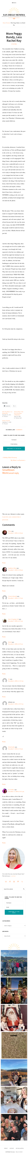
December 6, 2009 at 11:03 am (15, 681)
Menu (14, 2)
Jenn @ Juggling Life (13, 619)
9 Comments (19, 429)
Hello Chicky (19, 1152)
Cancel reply (13, 473)
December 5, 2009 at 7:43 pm (15, 598)
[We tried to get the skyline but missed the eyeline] (14, 990)
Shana (9, 531)
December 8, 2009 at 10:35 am (15, 704)
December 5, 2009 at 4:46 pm (15, 533)
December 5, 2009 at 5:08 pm (15, 570)
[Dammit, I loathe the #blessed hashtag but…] (14, 963)
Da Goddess (11, 789)
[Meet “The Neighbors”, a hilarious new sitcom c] (14, 1127)
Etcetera (14, 44)
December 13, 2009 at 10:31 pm (16, 791)
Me (9, 679)
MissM (10, 642)
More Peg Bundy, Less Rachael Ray (7, 412)
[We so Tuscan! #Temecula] (14, 1072)
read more (13, 876)
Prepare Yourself (6, 420)
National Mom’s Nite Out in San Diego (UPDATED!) (18, 413)
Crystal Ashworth (12, 596)
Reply (4, 563)
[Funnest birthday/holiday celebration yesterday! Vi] (14, 1100)
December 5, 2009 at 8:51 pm (15, 621)
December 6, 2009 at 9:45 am (15, 644)
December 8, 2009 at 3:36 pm (15, 749)
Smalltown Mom (8, 471)
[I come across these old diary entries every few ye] (14, 1045)
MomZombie (11, 747)
